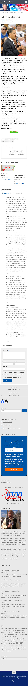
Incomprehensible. (15, 570)
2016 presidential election (7, 628)
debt (6, 139)
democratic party (9, 634)
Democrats (17, 634)
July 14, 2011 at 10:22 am (18, 197)
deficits (16, 139)
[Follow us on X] (15, 681)
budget (2, 632)
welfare (8, 651)
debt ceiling (11, 139)
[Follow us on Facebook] (13, 681)
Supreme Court (14, 649)
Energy (13, 639)
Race (21, 647)
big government (20, 630)
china (5, 632)
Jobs (14, 643)
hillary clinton (12, 641)
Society (9, 649)
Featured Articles (7, 12)
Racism (24, 647)
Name (4, 361)
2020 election (16, 628)
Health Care (4, 641)
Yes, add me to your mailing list (12, 377)
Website (5, 366)
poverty (18, 647)
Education (9, 639)
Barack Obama (10, 630)
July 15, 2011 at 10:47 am (13, 307)
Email (16, 361)
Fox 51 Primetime (19, 12)
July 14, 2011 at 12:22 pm (15, 276)
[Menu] (26, 2)
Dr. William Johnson (6, 600)
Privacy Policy (15, 678)
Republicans (4, 649)
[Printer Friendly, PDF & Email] (14, 132)
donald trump (11, 636)
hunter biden (19, 641)
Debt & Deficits (21, 632)
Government (20, 639)
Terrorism (23, 649)
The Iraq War (4, 651)
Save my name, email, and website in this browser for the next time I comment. (13, 373)
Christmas (9, 632)
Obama (11, 141)
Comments (7, 193)
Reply (7, 213)
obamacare (9, 647)
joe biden (19, 643)
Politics (15, 647)
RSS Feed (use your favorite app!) (11, 428)
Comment (5, 350)
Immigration (10, 643)
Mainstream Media (12, 645)
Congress (13, 632)
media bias (20, 645)
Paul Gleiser (6, 20)
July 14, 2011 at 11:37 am (17, 216)
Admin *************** (6, 664)
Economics (21, 637)
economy (3, 639)
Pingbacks (18, 193)
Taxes (19, 649)
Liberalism (4, 645)
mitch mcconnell (5, 141)
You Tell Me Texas (7, 2)
